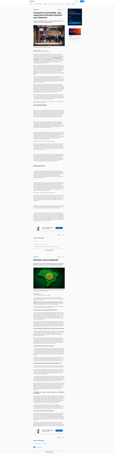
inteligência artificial (37, 443)
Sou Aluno (76, 1)
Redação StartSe (36, 293)
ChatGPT (44, 443)
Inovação (35, 9)
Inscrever (74, 22)
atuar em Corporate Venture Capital (53, 126)
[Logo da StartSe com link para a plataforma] (32, 1)
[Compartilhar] (64, 10)
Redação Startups (36, 50)
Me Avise (59, 430)
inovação (35, 240)
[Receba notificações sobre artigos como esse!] (59, 10)
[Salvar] (61, 10)
